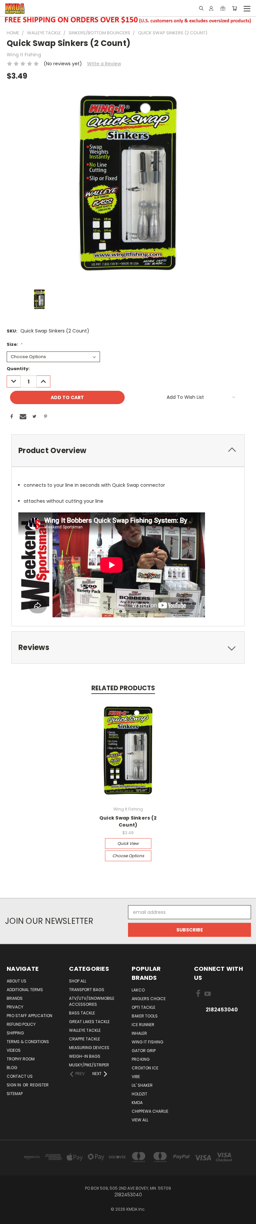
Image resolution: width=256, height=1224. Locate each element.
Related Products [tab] (123, 688)
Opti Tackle (143, 1007)
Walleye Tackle (85, 1030)
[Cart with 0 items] (234, 8)
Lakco (138, 990)
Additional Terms (25, 989)
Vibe (136, 1076)
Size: (15, 344)
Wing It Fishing (147, 1042)
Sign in (14, 1085)
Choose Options (128, 856)
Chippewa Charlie (150, 1111)
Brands (15, 998)
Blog (12, 1067)
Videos (14, 1050)
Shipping (15, 1033)
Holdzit (139, 1094)
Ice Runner (143, 1024)
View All (140, 1120)
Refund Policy (21, 1024)
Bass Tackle (82, 1013)
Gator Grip (144, 1050)
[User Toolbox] (211, 8)
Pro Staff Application (29, 1015)
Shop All (77, 981)
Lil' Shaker (142, 1085)
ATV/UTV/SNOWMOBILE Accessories (91, 1001)
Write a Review (104, 63)
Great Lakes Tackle (89, 1021)
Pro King (141, 1059)
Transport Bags (86, 989)
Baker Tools (145, 1016)
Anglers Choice (149, 998)
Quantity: (18, 368)
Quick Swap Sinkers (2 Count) (128, 821)
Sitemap (15, 1093)
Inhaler (139, 1033)
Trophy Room (21, 1059)
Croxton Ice (145, 1068)
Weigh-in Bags (84, 1056)
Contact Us (20, 1076)
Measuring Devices (89, 1047)
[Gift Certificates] (222, 8)
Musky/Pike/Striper (89, 1065)
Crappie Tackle (84, 1039)
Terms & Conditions (28, 1041)
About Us (16, 981)
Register (39, 1085)
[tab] (128, 450)
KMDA (137, 1102)
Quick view (128, 843)
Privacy (15, 1007)
